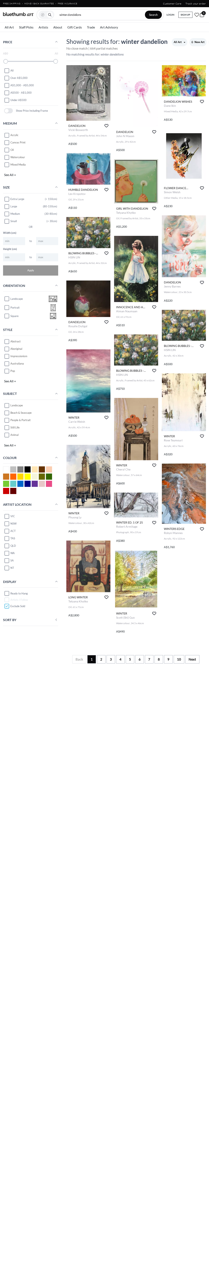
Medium (15, 213)
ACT (13, 531)
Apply (30, 270)
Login (170, 14)
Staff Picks (26, 27)
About (57, 27)
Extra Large (17, 199)
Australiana (17, 363)
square (14, 316)
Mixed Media (18, 164)
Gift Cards (74, 27)
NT (12, 567)
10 (179, 659)
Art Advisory (109, 27)
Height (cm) (10, 249)
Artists (43, 27)
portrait (15, 307)
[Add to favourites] (106, 126)
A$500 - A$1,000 (21, 92)
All (11, 70)
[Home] (18, 14)
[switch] (8, 110)
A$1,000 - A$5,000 (22, 85)
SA (12, 560)
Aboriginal (16, 348)
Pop (12, 371)
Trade (91, 27)
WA (12, 553)
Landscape (16, 405)
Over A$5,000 (19, 78)
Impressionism (18, 356)
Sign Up (185, 14)
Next (192, 659)
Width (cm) (9, 232)
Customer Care (172, 3)
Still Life (15, 427)
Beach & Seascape (21, 412)
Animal (14, 434)
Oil (12, 149)
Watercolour (17, 157)
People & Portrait (20, 420)
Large (13, 206)
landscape (16, 298)
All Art (9, 27)
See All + (10, 175)
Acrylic (14, 135)
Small (13, 221)
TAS (12, 538)
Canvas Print (18, 142)
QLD (13, 545)
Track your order (196, 3)
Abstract (15, 341)
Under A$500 (18, 100)
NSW (13, 523)
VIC (12, 516)
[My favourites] (197, 14)
